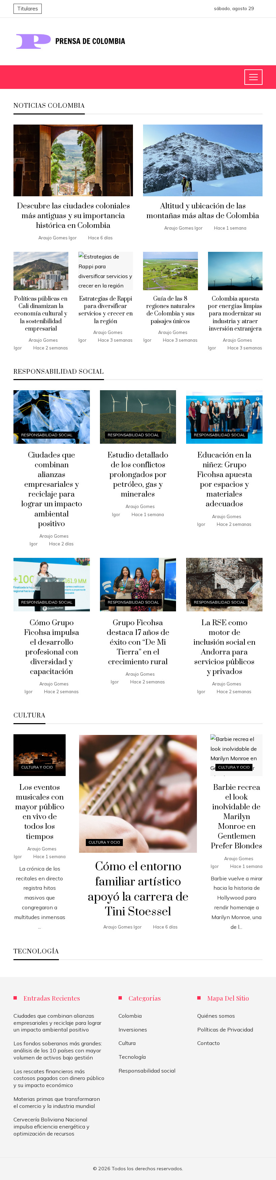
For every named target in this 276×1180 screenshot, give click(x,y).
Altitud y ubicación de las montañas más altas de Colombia (202, 211)
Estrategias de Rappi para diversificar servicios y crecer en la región (105, 310)
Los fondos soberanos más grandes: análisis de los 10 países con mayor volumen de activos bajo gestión (57, 1050)
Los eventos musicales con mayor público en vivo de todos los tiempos (39, 812)
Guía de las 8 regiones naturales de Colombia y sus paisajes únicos (170, 310)
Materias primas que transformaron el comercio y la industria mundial (56, 1102)
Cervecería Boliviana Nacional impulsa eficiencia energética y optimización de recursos (51, 1126)
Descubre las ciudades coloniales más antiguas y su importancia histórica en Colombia (73, 216)
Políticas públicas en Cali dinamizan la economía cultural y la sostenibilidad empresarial (40, 314)
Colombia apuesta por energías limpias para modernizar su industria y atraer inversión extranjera (235, 314)
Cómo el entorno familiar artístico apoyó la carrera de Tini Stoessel (138, 889)
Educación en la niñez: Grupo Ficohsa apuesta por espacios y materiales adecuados (224, 479)
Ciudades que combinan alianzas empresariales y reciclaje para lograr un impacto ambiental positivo (51, 489)
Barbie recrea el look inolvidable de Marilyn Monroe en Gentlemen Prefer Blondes (236, 817)
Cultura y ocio (104, 842)
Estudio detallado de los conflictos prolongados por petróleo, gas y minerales (137, 474)
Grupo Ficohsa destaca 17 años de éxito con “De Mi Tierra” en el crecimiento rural (138, 642)
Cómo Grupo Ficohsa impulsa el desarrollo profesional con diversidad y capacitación (51, 647)
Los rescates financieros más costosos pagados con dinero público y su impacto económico (58, 1078)
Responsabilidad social (46, 435)
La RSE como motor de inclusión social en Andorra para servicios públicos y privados (224, 647)
